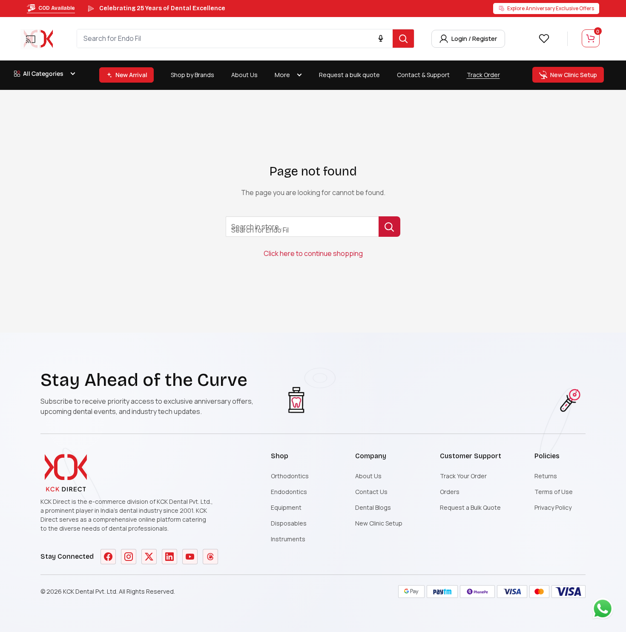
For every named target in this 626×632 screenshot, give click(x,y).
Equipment (286, 507)
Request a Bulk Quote (470, 507)
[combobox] (235, 38)
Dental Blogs (373, 507)
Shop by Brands (192, 75)
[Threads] (210, 556)
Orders (449, 492)
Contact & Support (423, 75)
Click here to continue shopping (313, 253)
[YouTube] (190, 556)
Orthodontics (290, 476)
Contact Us (371, 492)
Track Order (483, 75)
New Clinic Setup (378, 523)
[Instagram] (128, 556)
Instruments (288, 539)
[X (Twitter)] (149, 556)
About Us (244, 75)
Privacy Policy (552, 507)
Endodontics (289, 492)
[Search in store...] (389, 226)
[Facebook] (108, 556)
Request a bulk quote (349, 75)
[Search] (403, 38)
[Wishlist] (544, 38)
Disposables (289, 523)
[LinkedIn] (169, 556)
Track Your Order (463, 476)
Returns (545, 476)
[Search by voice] (380, 38)
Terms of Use (553, 492)
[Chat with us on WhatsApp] (604, 610)
